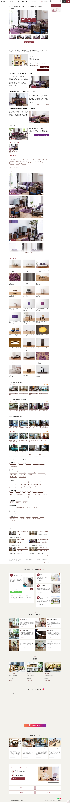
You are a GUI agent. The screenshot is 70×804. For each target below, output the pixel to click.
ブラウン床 (21, 464)
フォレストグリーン (32, 474)
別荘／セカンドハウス (14, 518)
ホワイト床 (36, 464)
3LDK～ (34, 492)
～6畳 (11, 507)
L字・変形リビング (29, 494)
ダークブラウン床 (13, 464)
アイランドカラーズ (38, 471)
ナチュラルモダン (32, 484)
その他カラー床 (13, 466)
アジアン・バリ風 (44, 159)
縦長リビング (26, 161)
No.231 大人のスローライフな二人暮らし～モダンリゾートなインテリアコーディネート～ (13, 440)
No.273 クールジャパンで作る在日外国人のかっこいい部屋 (23, 427)
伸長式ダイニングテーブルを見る (43, 104)
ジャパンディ (12, 486)
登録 (31, 589)
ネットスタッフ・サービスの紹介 (54, 782)
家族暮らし (25, 502)
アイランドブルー (13, 474)
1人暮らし (40, 161)
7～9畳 (18, 164)
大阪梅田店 (36, 65)
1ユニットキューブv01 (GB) (13, 308)
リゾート (28, 159)
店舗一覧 (29, 1)
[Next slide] (47, 22)
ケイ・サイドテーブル (12, 295)
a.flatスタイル (12, 520)
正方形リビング (20, 494)
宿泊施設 (22, 518)
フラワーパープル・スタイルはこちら (41, 135)
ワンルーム (45, 494)
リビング (11, 492)
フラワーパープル (21, 159)
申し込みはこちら (41, 580)
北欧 (25, 486)
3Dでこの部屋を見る (44, 67)
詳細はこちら (31, 600)
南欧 (29, 486)
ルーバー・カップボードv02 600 (41, 347)
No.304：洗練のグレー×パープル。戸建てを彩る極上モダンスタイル (23, 410)
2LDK (29, 492)
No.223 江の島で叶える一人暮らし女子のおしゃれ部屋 (33, 410)
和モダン (19, 486)
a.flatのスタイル (24, 1)
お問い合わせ (59, 800)
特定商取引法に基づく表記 (48, 800)
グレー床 (42, 464)
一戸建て (11, 512)
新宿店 (29, 673)
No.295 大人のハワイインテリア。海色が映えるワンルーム (43, 393)
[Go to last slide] (10, 22)
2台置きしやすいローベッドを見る (22, 118)
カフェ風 (34, 486)
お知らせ (48, 787)
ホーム (10, 167)
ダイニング (18, 492)
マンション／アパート (20, 512)
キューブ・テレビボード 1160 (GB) (28, 295)
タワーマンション (30, 512)
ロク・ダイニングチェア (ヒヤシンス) (42, 321)
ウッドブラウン (21, 471)
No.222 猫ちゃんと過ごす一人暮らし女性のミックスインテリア (23, 440)
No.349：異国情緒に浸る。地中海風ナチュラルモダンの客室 (13, 410)
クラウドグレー (29, 471)
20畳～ (34, 507)
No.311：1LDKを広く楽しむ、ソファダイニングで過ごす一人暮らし (13, 393)
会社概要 (21, 792)
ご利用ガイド (21, 787)
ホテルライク (35, 159)
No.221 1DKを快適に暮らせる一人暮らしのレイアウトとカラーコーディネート (13, 427)
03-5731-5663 (19, 775)
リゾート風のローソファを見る (23, 87)
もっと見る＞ (46, 384)
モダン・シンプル (22, 484)
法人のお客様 (33, 1)
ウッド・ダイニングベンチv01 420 (28, 334)
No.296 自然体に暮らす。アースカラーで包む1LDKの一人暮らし (23, 393)
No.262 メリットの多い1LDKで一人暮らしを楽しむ (34, 427)
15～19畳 (28, 507)
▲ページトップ (46, 562)
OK (28, 20)
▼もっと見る (46, 555)
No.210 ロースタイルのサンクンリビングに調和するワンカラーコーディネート (44, 427)
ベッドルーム (33, 161)
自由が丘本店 (12, 673)
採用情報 (48, 792)
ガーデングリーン (41, 474)
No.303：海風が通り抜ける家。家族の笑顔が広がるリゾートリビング (33, 440)
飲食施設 (28, 518)
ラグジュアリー (13, 161)
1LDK (20, 161)
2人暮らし (12, 164)
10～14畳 (24, 164)
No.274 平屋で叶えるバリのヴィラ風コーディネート (43, 440)
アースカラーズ (13, 471)
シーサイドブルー (22, 474)
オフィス (42, 518)
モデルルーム (35, 518)
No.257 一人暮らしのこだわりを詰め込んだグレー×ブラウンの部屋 (33, 393)
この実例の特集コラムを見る (43, 69)
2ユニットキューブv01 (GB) (40, 295)
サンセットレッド (22, 476)
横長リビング (12, 494)
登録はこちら (40, 592)
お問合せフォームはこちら (19, 778)
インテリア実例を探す (15, 167)
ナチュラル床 (12, 159)
